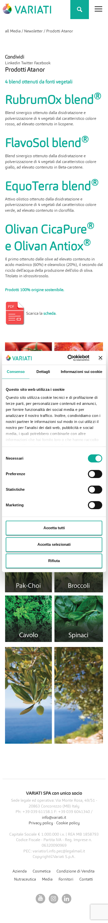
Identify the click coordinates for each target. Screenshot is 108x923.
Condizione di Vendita (75, 872)
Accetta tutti (54, 528)
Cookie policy (68, 823)
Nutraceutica (25, 880)
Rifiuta (54, 561)
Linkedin (12, 63)
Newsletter (33, 31)
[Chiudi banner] (100, 358)
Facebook (42, 63)
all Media (13, 31)
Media (47, 880)
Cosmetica (41, 872)
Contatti (86, 880)
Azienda (20, 872)
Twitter (27, 63)
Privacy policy (41, 823)
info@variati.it (54, 818)
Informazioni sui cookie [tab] (81, 371)
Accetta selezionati (54, 544)
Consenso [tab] (16, 371)
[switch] (95, 474)
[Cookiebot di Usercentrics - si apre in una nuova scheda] (67, 358)
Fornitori (66, 880)
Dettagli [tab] (43, 371)
